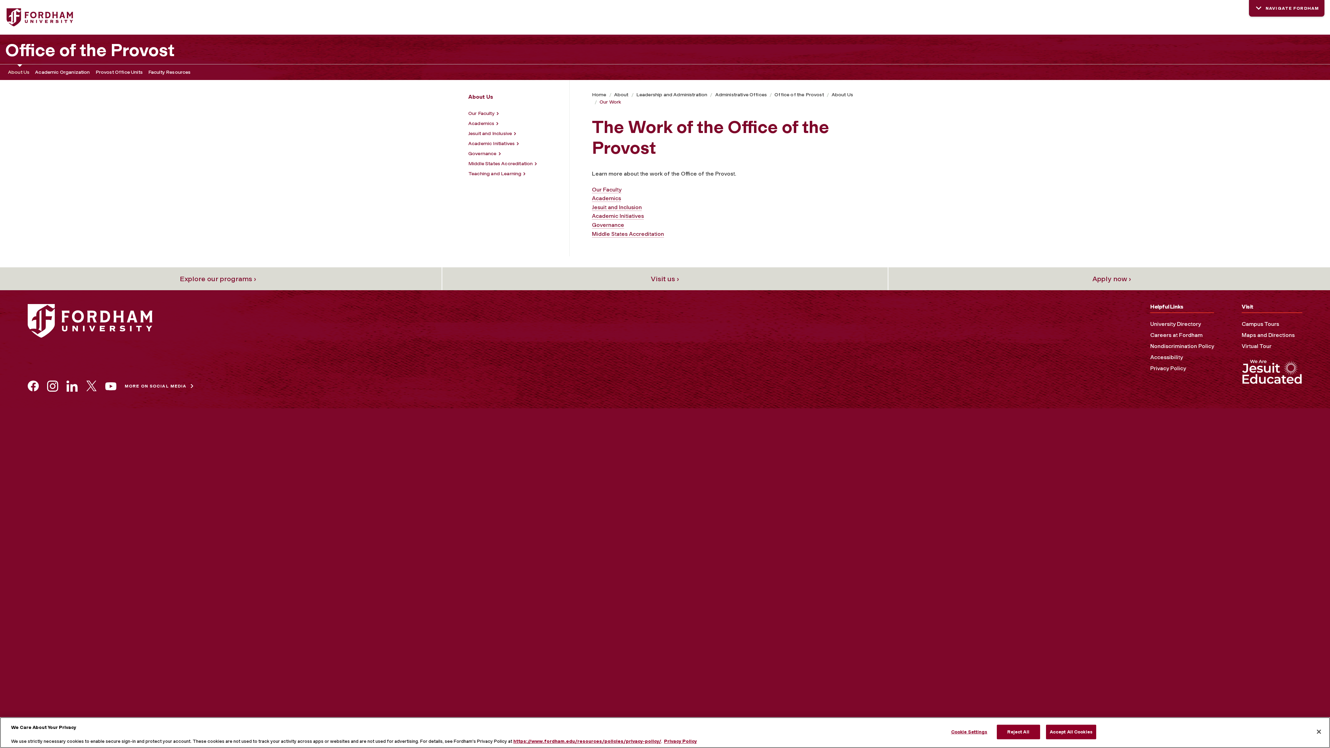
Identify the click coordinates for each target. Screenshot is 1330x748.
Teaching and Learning (494, 174)
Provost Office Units (119, 72)
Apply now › (1111, 279)
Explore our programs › (218, 279)
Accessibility (1166, 357)
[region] (665, 732)
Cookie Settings (969, 731)
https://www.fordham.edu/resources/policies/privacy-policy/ (587, 740)
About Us (18, 72)
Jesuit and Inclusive (490, 133)
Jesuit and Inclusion (617, 207)
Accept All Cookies (1071, 731)
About (621, 95)
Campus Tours (1260, 324)
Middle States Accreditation (500, 164)
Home (599, 95)
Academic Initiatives (491, 143)
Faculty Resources (169, 72)
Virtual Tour (1256, 346)
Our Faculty (481, 113)
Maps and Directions (1268, 335)
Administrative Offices (741, 95)
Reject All (1018, 731)
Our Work (610, 102)
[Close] (1319, 731)
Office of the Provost (90, 50)
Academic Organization (62, 72)
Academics (481, 123)
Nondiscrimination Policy (1182, 346)
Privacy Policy (1168, 368)
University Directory (1175, 324)
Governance (482, 154)
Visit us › (665, 279)
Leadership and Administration (672, 95)
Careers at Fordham (1176, 335)
